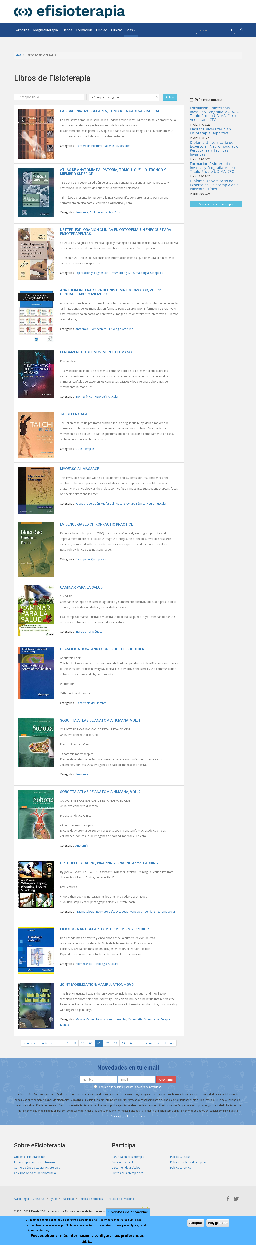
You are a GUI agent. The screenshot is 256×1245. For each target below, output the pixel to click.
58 (74, 1043)
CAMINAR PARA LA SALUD (81, 587)
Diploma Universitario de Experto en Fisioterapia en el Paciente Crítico (214, 184)
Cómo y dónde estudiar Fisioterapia (37, 1167)
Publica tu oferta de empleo (188, 1162)
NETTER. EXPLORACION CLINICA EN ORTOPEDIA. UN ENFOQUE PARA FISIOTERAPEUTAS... (115, 232)
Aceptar (196, 1223)
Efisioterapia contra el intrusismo (35, 1162)
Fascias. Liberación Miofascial (94, 503)
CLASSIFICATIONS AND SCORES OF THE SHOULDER (102, 649)
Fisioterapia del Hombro (91, 703)
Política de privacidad (120, 1199)
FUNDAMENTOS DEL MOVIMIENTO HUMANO (96, 352)
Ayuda (54, 1199)
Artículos (22, 30)
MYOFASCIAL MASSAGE (79, 469)
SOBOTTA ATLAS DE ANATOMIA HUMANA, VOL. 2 (100, 792)
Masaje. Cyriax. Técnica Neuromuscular (140, 503)
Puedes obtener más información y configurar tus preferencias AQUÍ (87, 1238)
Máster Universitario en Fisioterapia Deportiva (210, 131)
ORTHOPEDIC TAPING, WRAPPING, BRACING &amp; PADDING (109, 863)
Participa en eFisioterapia (128, 1157)
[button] (241, 30)
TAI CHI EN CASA (74, 414)
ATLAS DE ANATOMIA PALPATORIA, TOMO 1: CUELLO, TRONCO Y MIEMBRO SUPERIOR (113, 172)
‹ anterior (46, 1043)
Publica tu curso (180, 1157)
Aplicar (170, 97)
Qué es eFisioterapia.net (29, 1157)
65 (131, 1043)
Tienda (67, 30)
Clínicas (116, 30)
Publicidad (68, 1199)
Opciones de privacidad (128, 1212)
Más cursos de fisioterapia (216, 204)
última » (169, 1043)
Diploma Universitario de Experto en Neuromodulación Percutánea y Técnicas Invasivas (215, 148)
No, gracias (218, 1223)
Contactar (39, 1199)
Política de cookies (91, 1199)
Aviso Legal (21, 1199)
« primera (29, 1043)
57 (66, 1043)
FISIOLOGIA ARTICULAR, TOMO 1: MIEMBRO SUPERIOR (104, 929)
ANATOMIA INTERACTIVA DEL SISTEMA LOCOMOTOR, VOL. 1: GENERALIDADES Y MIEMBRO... (110, 292)
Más (130, 30)
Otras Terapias (85, 449)
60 (90, 1043)
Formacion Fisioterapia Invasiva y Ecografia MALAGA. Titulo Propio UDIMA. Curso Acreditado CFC (214, 113)
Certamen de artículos (126, 1167)
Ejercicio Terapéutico (89, 631)
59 (82, 1043)
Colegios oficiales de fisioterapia (35, 1173)
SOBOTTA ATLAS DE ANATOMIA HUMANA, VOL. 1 (100, 720)
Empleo (101, 30)
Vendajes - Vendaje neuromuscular (152, 911)
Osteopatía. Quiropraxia (90, 559)
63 (115, 1043)
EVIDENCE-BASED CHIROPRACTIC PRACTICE (96, 524)
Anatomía (81, 212)
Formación (84, 30)
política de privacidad (149, 1087)
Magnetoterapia (45, 30)
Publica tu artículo (123, 1162)
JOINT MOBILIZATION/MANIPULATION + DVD (97, 984)
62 (107, 1043)
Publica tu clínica (180, 1167)
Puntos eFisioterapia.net (127, 1173)
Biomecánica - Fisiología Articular (111, 329)
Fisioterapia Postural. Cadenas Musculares (102, 146)
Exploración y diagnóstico (106, 212)
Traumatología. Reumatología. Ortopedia (136, 273)
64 (123, 1043)
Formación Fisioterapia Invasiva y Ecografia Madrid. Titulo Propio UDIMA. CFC (213, 167)
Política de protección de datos (128, 1116)
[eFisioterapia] (69, 11)
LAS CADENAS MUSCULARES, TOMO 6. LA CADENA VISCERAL (110, 111)
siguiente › (152, 1043)
